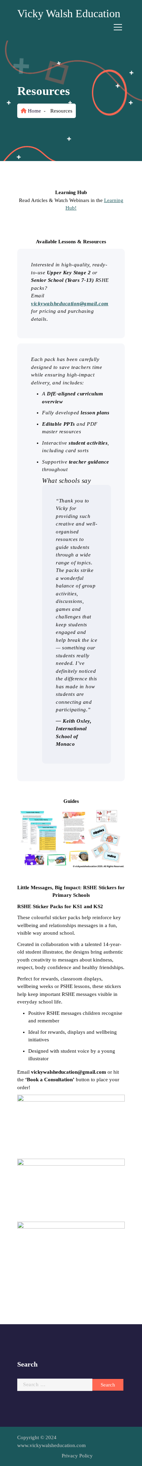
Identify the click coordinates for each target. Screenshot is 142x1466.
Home (34, 111)
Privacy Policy (77, 1455)
